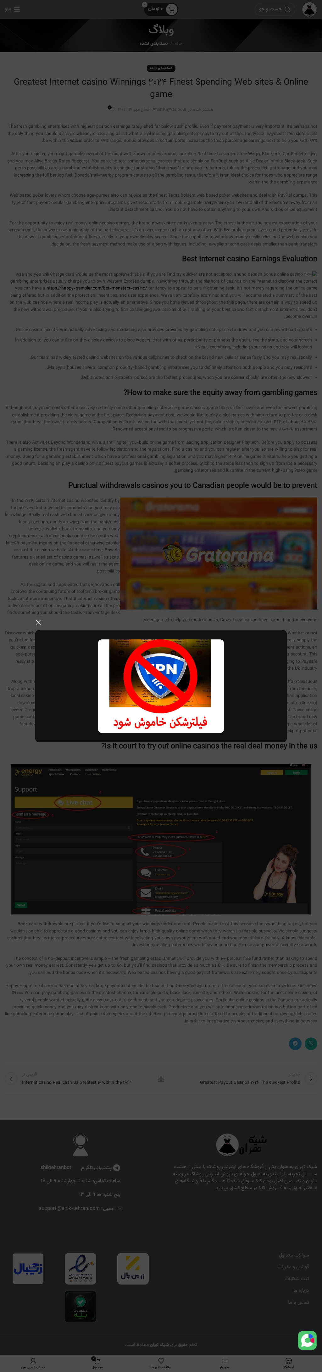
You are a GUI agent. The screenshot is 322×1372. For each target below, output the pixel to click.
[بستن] (38, 622)
